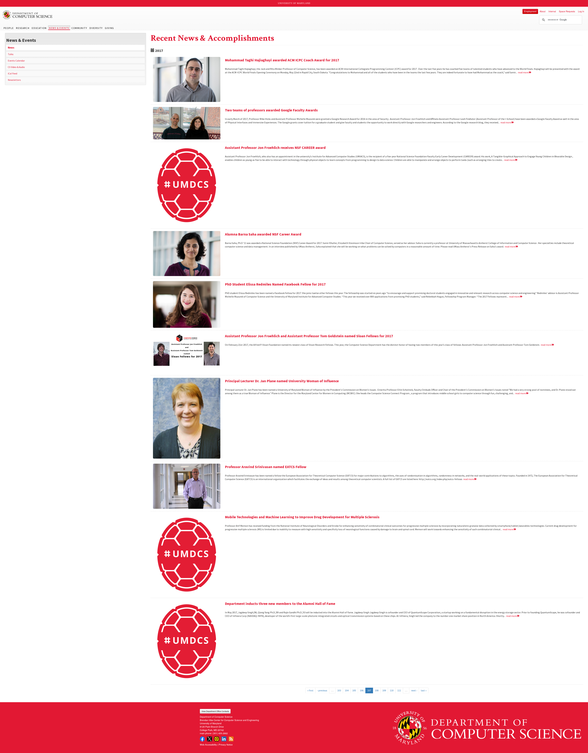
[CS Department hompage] (487, 726)
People (9, 28)
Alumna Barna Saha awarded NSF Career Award (263, 234)
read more (523, 72)
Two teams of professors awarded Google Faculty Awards (271, 110)
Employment (530, 11)
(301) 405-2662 (220, 733)
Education (39, 28)
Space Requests (567, 11)
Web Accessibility (208, 744)
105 (354, 690)
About (542, 11)
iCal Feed (12, 73)
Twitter (209, 738)
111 (399, 690)
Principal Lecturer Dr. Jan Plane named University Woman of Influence (282, 381)
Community (79, 28)
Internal (552, 11)
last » (423, 690)
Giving (109, 28)
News (11, 47)
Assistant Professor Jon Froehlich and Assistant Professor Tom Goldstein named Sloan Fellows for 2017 (309, 336)
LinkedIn (223, 738)
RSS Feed (231, 738)
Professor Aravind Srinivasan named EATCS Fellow (265, 466)
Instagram (216, 738)
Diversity (96, 28)
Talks (10, 54)
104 (347, 690)
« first (310, 690)
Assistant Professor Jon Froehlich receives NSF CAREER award (275, 147)
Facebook (202, 738)
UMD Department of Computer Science (27, 14)
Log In (581, 11)
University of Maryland (294, 3)
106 (362, 690)
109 (384, 690)
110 (392, 690)
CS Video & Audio (16, 67)
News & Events (59, 28)
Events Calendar (16, 60)
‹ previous (322, 690)
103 (339, 690)
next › (414, 690)
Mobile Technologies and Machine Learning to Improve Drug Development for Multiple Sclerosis (302, 517)
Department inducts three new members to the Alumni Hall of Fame (280, 603)
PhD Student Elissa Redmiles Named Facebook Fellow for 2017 (275, 284)
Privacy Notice (226, 744)
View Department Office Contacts (215, 711)
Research (22, 28)
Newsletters (14, 79)
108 (377, 690)
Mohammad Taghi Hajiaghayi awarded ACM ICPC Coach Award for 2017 (282, 60)
